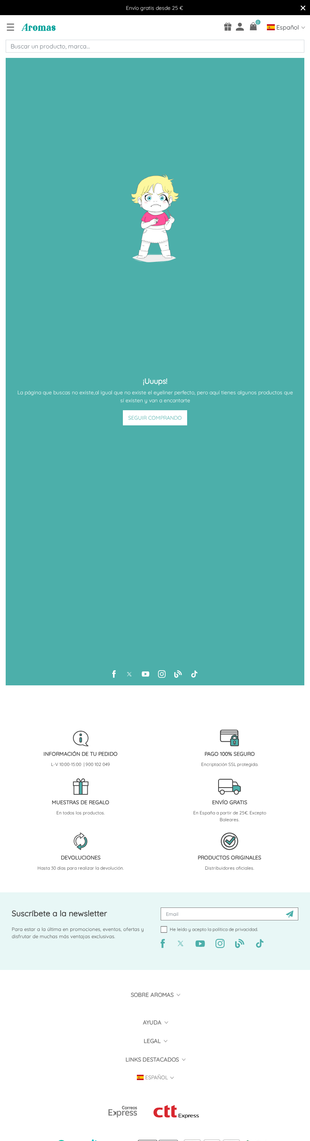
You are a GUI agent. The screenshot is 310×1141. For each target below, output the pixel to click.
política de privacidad (234, 929)
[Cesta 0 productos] (253, 26)
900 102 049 (97, 764)
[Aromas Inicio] (38, 27)
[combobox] (155, 46)
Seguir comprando (155, 417)
